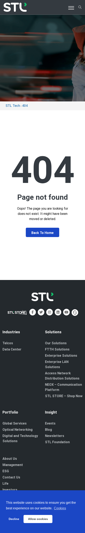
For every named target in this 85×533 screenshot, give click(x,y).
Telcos (7, 343)
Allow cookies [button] (38, 519)
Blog (48, 430)
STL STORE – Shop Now (64, 396)
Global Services (14, 423)
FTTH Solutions (57, 349)
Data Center (11, 349)
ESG (5, 471)
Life (5, 484)
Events (50, 423)
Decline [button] (14, 519)
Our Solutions (56, 343)
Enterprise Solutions (61, 356)
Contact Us (11, 477)
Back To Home (42, 233)
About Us (9, 459)
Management (12, 465)
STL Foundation (57, 442)
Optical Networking (17, 430)
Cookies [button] (60, 508)
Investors (9, 490)
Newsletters (54, 436)
